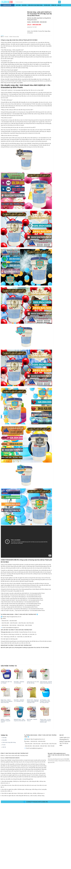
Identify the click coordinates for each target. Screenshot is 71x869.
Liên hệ (4, 747)
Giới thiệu (18, 5)
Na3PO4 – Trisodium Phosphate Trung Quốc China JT (5, 721)
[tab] (2, 36)
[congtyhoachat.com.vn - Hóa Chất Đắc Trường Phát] (7, 2)
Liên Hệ (59, 5)
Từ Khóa (6, 36)
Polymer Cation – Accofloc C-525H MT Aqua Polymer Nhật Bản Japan (45, 721)
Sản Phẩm (24, 5)
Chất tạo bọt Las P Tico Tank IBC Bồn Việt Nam (33, 682)
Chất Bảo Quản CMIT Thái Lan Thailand (6, 682)
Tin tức (3, 744)
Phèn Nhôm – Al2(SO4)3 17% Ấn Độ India (19, 682)
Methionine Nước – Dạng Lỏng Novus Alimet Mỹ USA (19, 720)
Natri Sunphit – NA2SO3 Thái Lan (32, 720)
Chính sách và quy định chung (35, 5)
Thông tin (53, 5)
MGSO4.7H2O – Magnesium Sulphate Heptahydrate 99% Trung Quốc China (33, 701)
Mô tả (2, 36)
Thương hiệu (47, 5)
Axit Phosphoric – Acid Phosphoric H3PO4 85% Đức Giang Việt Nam (45, 701)
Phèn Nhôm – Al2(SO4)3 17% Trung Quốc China (19, 700)
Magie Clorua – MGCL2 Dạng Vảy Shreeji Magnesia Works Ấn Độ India (6, 701)
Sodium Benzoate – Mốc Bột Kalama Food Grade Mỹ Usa (46, 682)
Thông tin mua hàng (14, 36)
